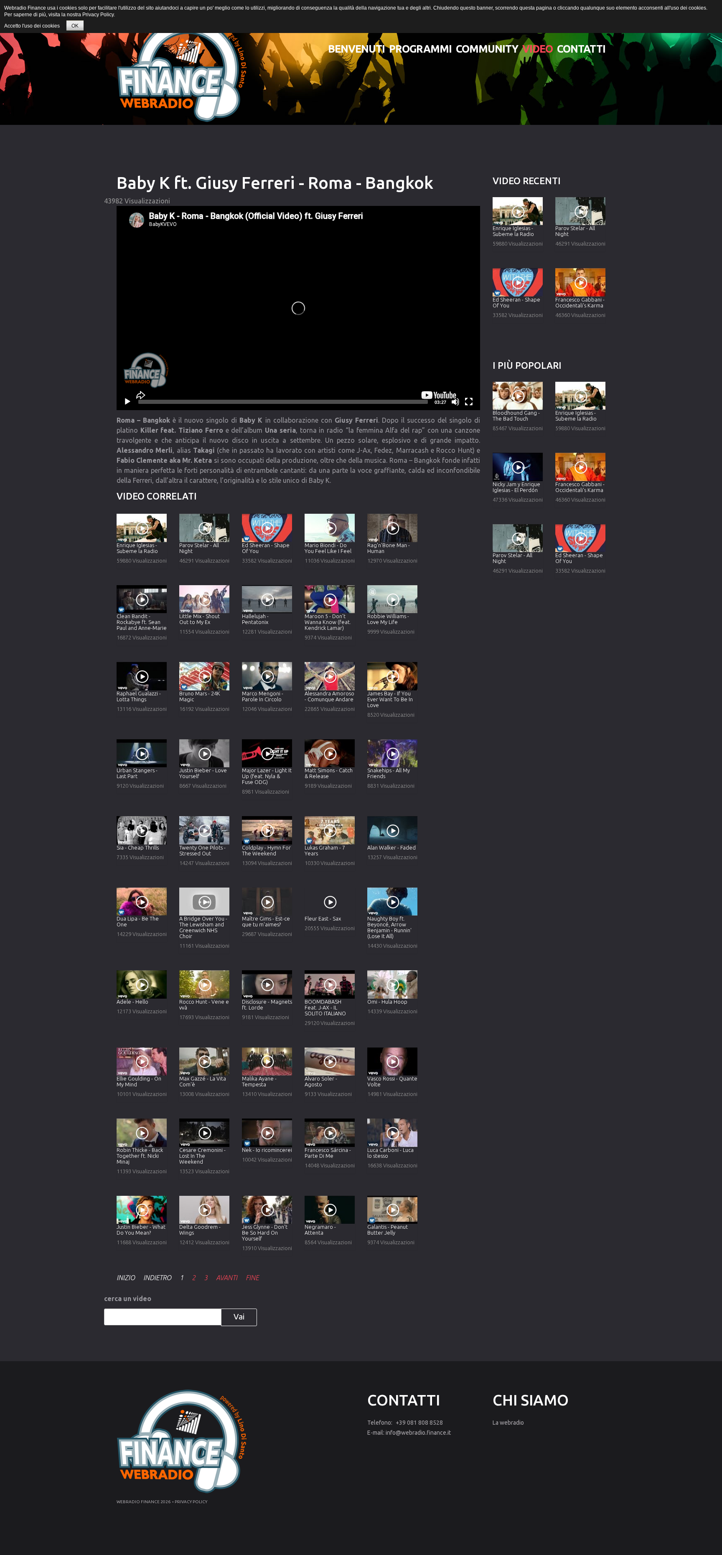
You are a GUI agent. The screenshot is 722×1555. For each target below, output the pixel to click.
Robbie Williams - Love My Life (388, 619)
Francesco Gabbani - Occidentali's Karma (580, 302)
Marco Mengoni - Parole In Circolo (262, 696)
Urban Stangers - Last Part (137, 773)
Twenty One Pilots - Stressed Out (202, 850)
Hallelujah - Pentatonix (255, 619)
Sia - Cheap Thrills (138, 847)
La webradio (508, 1422)
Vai (239, 1316)
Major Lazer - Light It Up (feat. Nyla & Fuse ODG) (267, 776)
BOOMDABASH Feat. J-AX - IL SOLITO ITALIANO (325, 1007)
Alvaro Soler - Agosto (321, 1081)
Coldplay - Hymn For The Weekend (266, 850)
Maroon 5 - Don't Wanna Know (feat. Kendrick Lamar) (328, 622)
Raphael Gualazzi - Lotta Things (139, 696)
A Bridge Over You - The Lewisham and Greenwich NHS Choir (203, 927)
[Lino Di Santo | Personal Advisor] (182, 70)
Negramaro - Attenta (320, 1229)
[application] (298, 308)
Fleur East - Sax (323, 918)
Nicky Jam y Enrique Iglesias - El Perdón (516, 487)
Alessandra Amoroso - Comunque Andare (329, 696)
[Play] (127, 402)
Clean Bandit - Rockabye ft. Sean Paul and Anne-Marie (142, 622)
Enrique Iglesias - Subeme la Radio (137, 548)
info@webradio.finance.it (418, 1432)
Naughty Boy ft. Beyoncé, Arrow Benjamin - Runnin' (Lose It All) (389, 927)
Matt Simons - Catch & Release (329, 773)
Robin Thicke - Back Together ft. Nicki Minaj (140, 1155)
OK (75, 26)
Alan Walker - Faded (391, 847)
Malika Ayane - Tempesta (259, 1081)
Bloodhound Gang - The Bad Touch (516, 415)
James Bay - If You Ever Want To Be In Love (390, 699)
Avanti (226, 1277)
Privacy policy (191, 1501)
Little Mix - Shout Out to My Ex (199, 619)
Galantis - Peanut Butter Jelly (387, 1229)
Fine (252, 1277)
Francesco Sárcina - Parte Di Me (328, 1153)
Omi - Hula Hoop (387, 1002)
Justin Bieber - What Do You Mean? (141, 1229)
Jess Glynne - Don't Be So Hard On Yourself (264, 1232)
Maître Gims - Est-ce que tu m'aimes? (266, 921)
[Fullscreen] (469, 402)
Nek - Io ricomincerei (267, 1150)
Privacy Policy (98, 15)
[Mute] (455, 402)
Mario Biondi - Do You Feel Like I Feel (328, 548)
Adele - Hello (132, 1002)
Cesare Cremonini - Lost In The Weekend (202, 1155)
